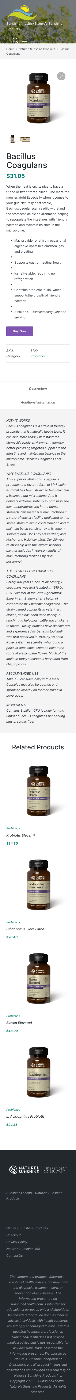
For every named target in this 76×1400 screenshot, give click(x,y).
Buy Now (19, 331)
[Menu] (24, 40)
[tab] (38, 388)
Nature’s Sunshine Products (27, 1228)
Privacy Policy (16, 1242)
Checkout (13, 1235)
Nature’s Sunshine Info (23, 1249)
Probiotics (38, 356)
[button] (61, 76)
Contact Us (14, 1256)
